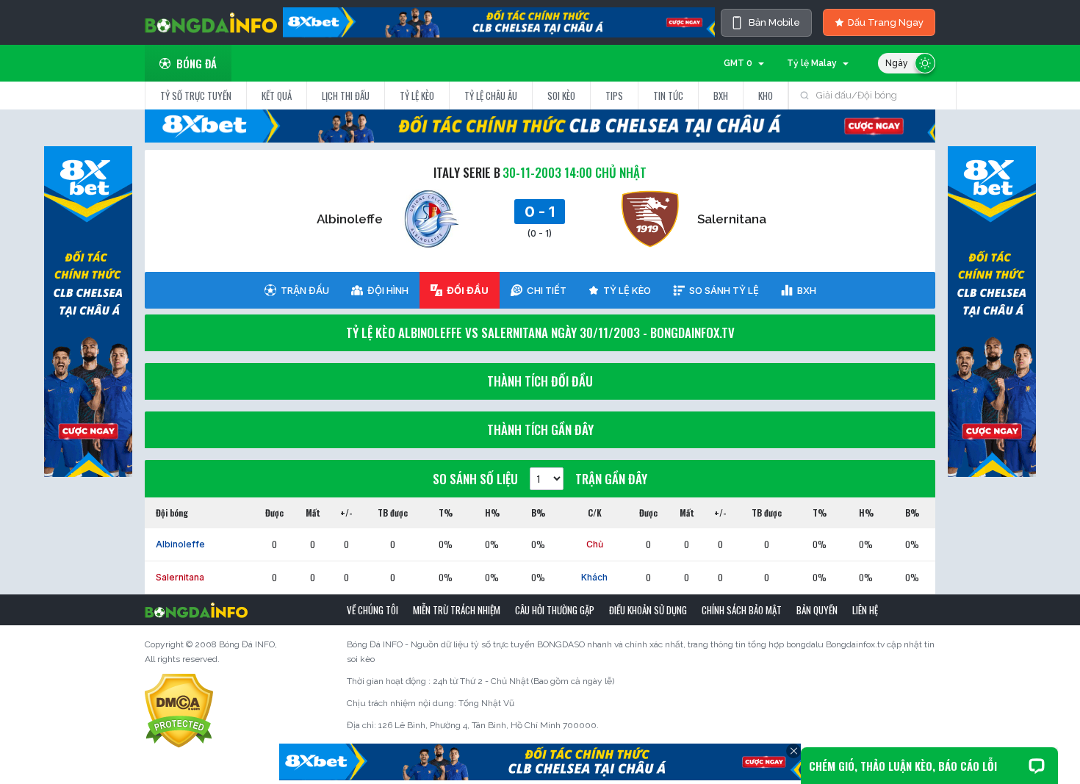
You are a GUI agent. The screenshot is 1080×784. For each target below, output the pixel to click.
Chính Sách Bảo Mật (742, 610)
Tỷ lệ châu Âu (490, 95)
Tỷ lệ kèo (417, 95)
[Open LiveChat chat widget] (1036, 765)
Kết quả (277, 95)
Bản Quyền (817, 610)
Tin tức (668, 95)
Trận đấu (305, 290)
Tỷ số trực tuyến (195, 95)
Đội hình (387, 290)
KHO (765, 95)
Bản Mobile (774, 22)
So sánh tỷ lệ (724, 290)
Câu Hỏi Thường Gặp (554, 610)
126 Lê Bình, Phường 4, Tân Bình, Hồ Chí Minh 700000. (488, 725)
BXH (720, 95)
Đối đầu (468, 290)
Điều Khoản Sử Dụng (648, 610)
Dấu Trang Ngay (886, 22)
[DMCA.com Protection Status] (179, 710)
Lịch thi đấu (346, 95)
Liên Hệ (865, 610)
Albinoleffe (350, 219)
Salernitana (731, 219)
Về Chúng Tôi (372, 610)
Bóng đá (196, 63)
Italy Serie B (466, 172)
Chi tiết (546, 290)
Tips (614, 95)
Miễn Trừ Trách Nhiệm (456, 610)
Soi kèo (561, 95)
